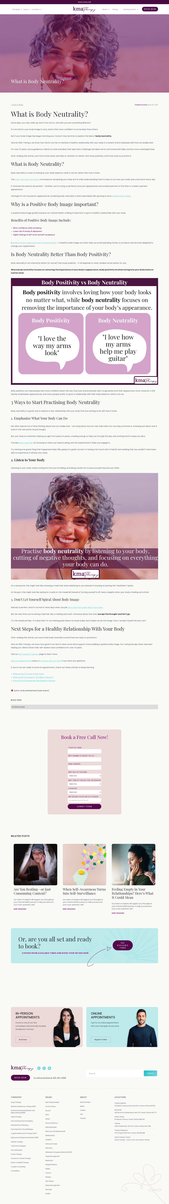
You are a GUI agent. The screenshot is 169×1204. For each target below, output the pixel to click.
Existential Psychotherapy (20, 1125)
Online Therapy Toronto (122, 1137)
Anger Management (52, 1156)
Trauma (48, 1173)
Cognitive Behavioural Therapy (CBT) (24, 1133)
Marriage (48, 1189)
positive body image (120, 196)
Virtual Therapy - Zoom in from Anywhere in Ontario (132, 1140)
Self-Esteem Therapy (28, 654)
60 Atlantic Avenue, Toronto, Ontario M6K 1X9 (130, 1119)
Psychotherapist (16, 1150)
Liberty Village (119, 1117)
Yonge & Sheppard (121, 1130)
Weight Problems (51, 1165)
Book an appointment (21, 661)
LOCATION (72, 788)
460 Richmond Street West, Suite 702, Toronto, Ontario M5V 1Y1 (136, 1113)
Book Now (20, 1077)
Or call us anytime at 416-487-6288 (50, 1078)
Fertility (47, 1169)
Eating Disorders (51, 1127)
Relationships (50, 1135)
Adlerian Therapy (17, 1142)
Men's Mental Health (52, 1102)
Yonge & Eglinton (120, 1103)
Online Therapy (16, 1117)
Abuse (47, 1119)
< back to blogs (17, 105)
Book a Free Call (84, 2)
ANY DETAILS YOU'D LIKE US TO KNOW (83, 797)
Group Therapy (16, 1102)
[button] (16, 9)
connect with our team (51, 661)
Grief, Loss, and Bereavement (55, 1131)
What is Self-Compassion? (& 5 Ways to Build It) (33, 677)
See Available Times (122, 945)
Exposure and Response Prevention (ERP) (24, 1137)
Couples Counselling (18, 1167)
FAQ (81, 1114)
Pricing (115, 9)
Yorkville (117, 1123)
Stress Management (52, 1185)
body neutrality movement (27, 179)
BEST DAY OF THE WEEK (77, 772)
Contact (83, 1118)
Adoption (48, 1140)
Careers (83, 1110)
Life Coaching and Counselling (22, 1121)
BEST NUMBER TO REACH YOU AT (81, 756)
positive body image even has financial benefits (34, 242)
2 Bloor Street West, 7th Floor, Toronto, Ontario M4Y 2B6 (133, 1126)
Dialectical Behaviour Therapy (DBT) (23, 1106)
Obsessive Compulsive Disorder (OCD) (58, 1152)
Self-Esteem (49, 1181)
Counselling (15, 1171)
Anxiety (47, 1194)
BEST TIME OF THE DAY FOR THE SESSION (84, 780)
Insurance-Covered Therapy (21, 1158)
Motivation (49, 1148)
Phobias (48, 1177)
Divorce (47, 1111)
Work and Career (51, 1144)
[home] (84, 9)
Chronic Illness (50, 1106)
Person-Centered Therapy (20, 1162)
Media (82, 1106)
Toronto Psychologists (18, 1146)
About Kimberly (85, 1102)
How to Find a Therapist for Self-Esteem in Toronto (34, 681)
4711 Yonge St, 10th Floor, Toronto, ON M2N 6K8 (130, 1133)
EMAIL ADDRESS (74, 764)
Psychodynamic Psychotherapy (22, 1129)
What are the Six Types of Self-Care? (28, 674)
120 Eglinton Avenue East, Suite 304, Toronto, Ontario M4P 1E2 (135, 1106)
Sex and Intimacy (51, 1123)
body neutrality (26, 442)
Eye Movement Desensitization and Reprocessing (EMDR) (23, 1111)
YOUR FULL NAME (75, 748)
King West (118, 1110)
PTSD (47, 1115)
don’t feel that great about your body (85, 607)
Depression (49, 1160)
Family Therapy (16, 1154)
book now (150, 9)
